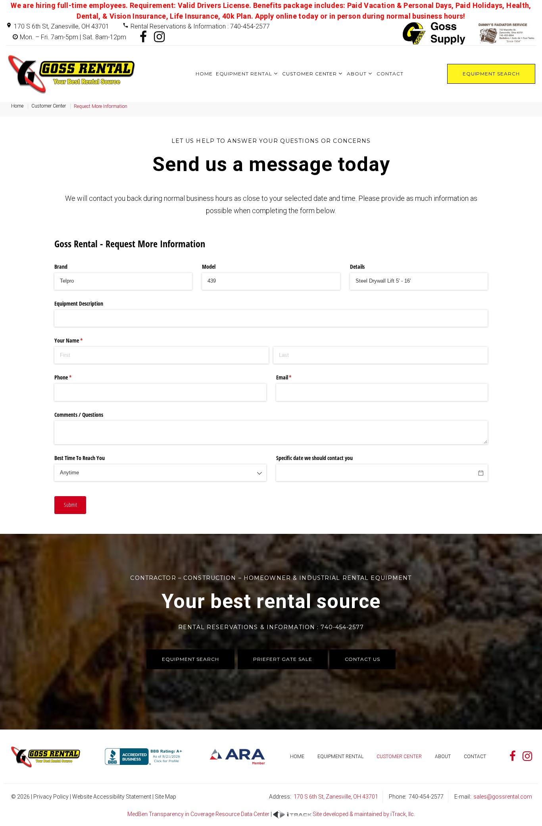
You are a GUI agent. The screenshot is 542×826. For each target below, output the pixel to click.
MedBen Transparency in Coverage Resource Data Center (198, 814)
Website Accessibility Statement (111, 796)
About (357, 74)
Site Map (165, 796)
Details (357, 266)
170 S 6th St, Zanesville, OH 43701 (61, 26)
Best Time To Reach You (79, 458)
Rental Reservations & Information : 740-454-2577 (200, 26)
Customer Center (309, 74)
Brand (60, 266)
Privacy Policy (51, 796)
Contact (390, 74)
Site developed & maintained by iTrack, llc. (364, 814)
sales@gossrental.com (502, 796)
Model (208, 266)
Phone (72, 377)
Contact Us (363, 659)
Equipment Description (78, 303)
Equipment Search (491, 74)
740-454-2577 (426, 796)
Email (293, 377)
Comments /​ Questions (78, 414)
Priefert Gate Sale (282, 659)
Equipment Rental (244, 74)
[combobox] (160, 472)
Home (204, 74)
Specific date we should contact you (314, 458)
